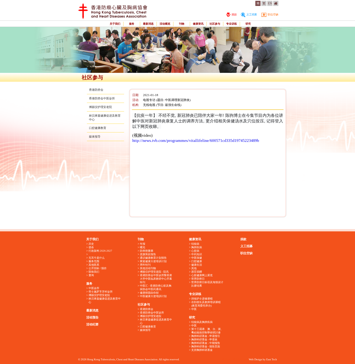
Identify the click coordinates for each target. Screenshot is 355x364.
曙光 (142, 247)
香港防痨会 (96, 89)
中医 (194, 309)
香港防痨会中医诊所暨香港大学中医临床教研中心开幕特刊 (156, 279)
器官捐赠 (196, 271)
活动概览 (165, 23)
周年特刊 (145, 264)
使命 (91, 247)
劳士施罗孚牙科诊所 (101, 291)
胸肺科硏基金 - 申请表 (204, 339)
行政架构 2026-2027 (100, 250)
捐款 (234, 14)
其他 (194, 268)
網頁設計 (227, 359)
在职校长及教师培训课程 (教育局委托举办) (206, 304)
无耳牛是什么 (97, 257)
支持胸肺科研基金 (202, 349)
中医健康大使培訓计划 (153, 296)
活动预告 (92, 317)
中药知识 (196, 254)
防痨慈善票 (146, 250)
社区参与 (215, 23)
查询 (91, 275)
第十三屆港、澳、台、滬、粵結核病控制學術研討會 (207, 330)
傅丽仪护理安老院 (100, 107)
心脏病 (195, 250)
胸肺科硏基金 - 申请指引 (205, 336)
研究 (248, 23)
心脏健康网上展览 (202, 275)
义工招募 (251, 14)
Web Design (255, 359)
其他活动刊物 (148, 268)
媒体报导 (94, 136)
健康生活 (196, 264)
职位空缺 (272, 14)
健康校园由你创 (149, 292)
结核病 (195, 243)
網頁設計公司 (241, 359)
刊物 (181, 23)
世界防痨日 (198, 278)
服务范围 (94, 261)
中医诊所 (94, 288)
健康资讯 (198, 23)
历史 (91, 243)
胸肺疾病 (196, 247)
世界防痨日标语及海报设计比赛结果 (207, 284)
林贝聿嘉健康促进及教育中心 (105, 300)
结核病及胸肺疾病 (202, 322)
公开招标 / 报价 (98, 268)
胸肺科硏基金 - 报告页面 (205, 346)
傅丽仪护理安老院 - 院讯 (154, 271)
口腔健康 (196, 261)
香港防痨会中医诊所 (102, 98)
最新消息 (148, 23)
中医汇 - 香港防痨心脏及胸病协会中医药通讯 (155, 287)
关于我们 (115, 23)
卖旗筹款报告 (148, 254)
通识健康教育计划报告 (153, 257)
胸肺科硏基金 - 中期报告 (205, 342)
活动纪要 (92, 324)
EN (270, 3)
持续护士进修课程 (202, 298)
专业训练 (231, 23)
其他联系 (94, 264)
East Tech (271, 359)
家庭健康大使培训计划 (153, 261)
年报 (142, 243)
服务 (131, 23)
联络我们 (94, 271)
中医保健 (196, 257)
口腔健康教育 (97, 128)
